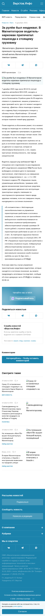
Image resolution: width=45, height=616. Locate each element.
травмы (33, 341)
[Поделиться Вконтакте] (9, 65)
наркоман (27, 341)
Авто (11, 23)
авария (15, 341)
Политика (5, 422)
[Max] (36, 548)
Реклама (33, 11)
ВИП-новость (7, 17)
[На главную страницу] (22, 3)
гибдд (21, 341)
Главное (5, 11)
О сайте (24, 11)
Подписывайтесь (24, 298)
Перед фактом (21, 17)
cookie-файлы (17, 606)
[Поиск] (3, 3)
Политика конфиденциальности (22, 591)
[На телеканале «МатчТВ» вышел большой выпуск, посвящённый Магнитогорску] (34, 437)
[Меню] (41, 4)
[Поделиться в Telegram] (22, 65)
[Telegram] (22, 548)
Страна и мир (34, 17)
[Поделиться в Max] (36, 65)
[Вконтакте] (9, 548)
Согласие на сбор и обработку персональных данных (22, 595)
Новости (15, 11)
